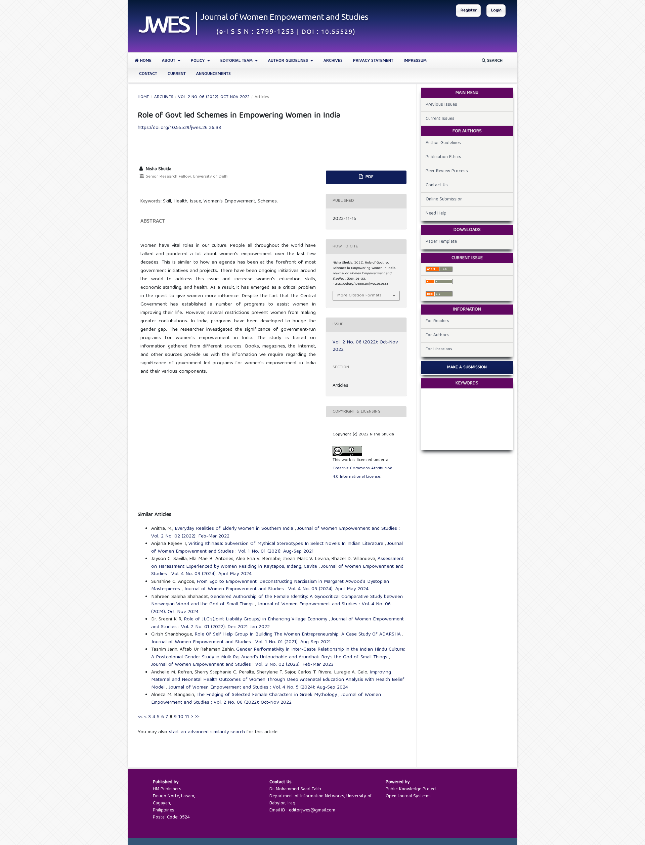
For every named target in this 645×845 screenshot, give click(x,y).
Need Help (436, 213)
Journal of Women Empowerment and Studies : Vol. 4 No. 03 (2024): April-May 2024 (276, 589)
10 (180, 717)
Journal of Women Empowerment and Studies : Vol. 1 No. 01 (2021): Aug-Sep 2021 (277, 547)
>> (197, 717)
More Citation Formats (359, 295)
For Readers (437, 321)
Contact (148, 74)
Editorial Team (237, 61)
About (169, 61)
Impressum (415, 61)
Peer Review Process (447, 171)
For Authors (437, 335)
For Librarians (439, 349)
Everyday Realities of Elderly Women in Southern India (235, 528)
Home (145, 61)
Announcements (213, 74)
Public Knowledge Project (411, 789)
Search (494, 61)
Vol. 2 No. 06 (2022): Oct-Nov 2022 (214, 97)
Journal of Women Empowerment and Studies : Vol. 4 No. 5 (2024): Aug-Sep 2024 (258, 687)
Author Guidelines (288, 61)
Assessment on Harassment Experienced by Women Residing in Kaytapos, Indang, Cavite (277, 563)
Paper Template (441, 242)
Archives (333, 61)
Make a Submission (467, 367)
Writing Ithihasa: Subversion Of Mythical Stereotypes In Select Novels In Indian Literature (286, 543)
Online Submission (444, 199)
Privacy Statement (373, 61)
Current (177, 74)
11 (187, 717)
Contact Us (437, 185)
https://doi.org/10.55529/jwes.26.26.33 (179, 128)
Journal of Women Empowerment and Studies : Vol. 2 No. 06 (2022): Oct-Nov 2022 (266, 699)
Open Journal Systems (408, 796)
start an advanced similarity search (207, 732)
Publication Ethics (443, 157)
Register (469, 10)
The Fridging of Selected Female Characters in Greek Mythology (268, 695)
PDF (368, 177)
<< (140, 717)
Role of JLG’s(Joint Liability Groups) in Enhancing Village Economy (256, 619)
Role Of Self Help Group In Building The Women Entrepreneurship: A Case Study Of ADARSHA (298, 634)
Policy (198, 61)
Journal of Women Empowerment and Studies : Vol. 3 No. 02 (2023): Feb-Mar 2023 (242, 664)
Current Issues (440, 119)
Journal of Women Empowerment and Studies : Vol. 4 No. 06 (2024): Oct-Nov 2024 (271, 608)
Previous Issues (441, 105)
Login (496, 10)
